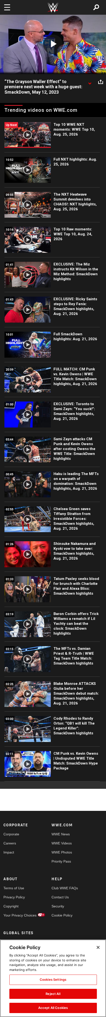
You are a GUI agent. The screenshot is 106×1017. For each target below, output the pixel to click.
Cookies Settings (53, 979)
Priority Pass (61, 861)
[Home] (53, 7)
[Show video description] (89, 81)
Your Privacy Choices (15, 915)
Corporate (11, 834)
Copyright (10, 906)
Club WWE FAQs (64, 888)
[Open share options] (100, 81)
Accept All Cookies (53, 1008)
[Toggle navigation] (7, 7)
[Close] (98, 947)
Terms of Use (13, 888)
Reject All (53, 994)
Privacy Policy (14, 897)
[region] (53, 978)
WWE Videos (62, 843)
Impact (8, 852)
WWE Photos (62, 852)
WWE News (61, 834)
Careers (9, 843)
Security (58, 906)
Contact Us (60, 897)
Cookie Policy (62, 915)
